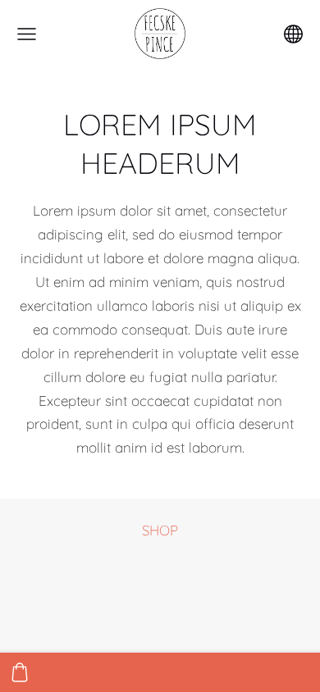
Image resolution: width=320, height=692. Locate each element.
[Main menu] (26, 34)
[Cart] (19, 672)
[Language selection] (293, 34)
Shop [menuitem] (160, 530)
